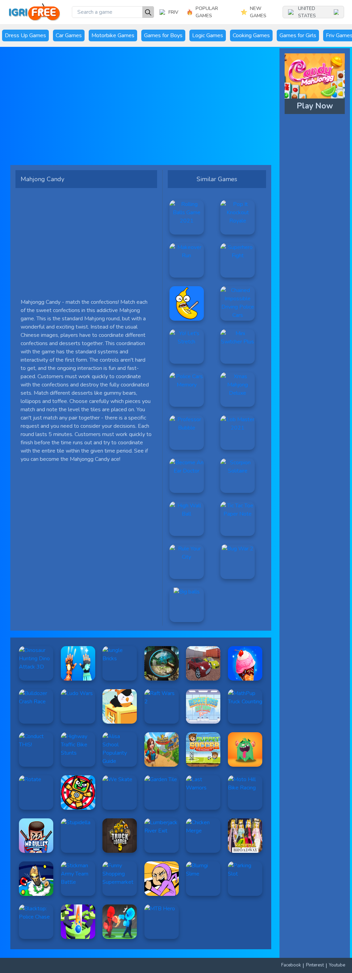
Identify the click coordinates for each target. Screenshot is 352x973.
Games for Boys (163, 35)
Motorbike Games (112, 35)
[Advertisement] (140, 108)
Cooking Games (251, 35)
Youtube (337, 965)
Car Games (69, 35)
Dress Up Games (25, 35)
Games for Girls (297, 35)
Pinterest (315, 965)
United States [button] (307, 12)
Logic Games (207, 35)
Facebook (291, 965)
